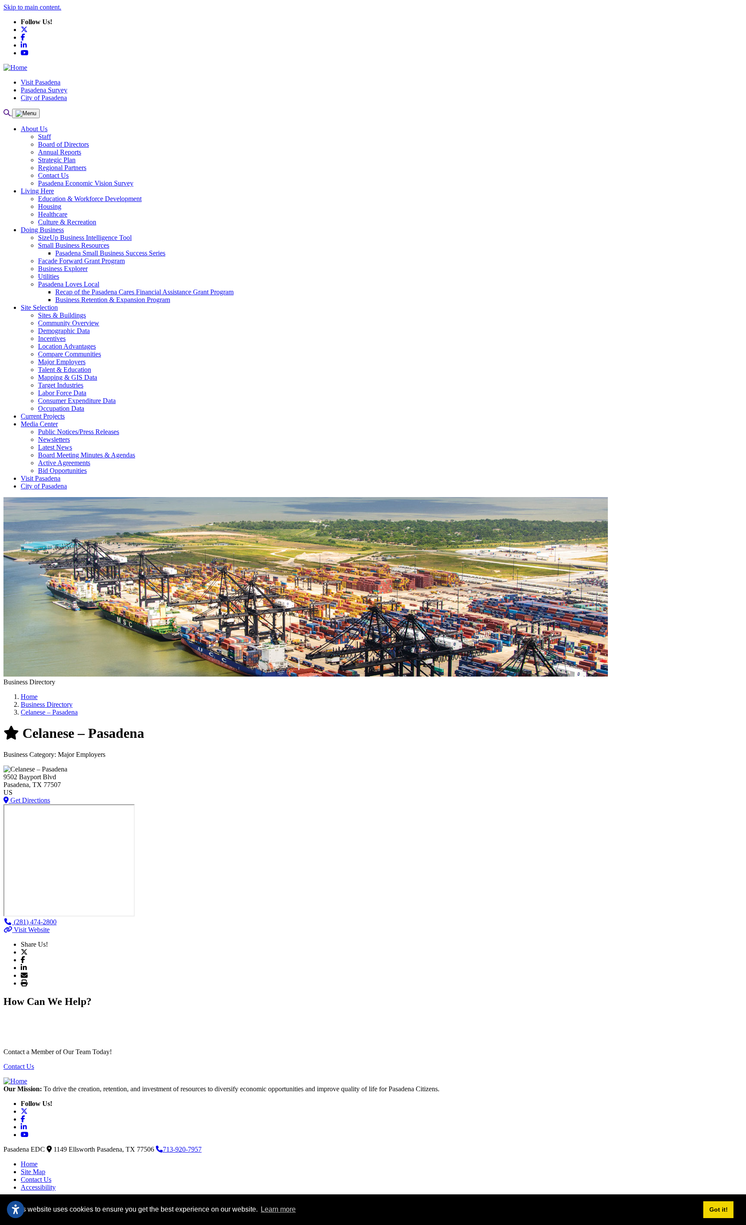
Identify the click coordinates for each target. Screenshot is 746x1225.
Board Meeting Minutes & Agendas (86, 455)
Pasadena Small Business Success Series (110, 253)
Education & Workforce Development (90, 198)
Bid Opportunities (62, 470)
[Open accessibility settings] (15, 1209)
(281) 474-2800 (34, 922)
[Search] (7, 113)
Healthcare (52, 214)
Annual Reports (59, 152)
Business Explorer (63, 268)
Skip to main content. (32, 7)
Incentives (52, 338)
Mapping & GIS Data (67, 377)
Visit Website (31, 929)
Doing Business (42, 229)
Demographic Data (64, 330)
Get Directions (29, 800)
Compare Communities (69, 354)
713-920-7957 (182, 1149)
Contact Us (53, 175)
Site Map (33, 1171)
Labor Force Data (62, 393)
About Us (34, 128)
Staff (44, 136)
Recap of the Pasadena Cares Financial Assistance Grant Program (144, 292)
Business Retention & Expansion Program (112, 299)
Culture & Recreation (67, 222)
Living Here (37, 191)
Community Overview (68, 323)
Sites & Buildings (62, 315)
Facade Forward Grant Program (81, 261)
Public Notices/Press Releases (78, 431)
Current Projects (43, 416)
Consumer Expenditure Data (77, 400)
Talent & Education (64, 369)
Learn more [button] (278, 1209)
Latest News (55, 447)
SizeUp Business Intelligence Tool (85, 237)
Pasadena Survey (44, 90)
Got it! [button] (718, 1209)
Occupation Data (61, 408)
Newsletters (54, 439)
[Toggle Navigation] (26, 113)
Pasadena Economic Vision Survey (85, 183)
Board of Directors (63, 144)
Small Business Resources (73, 245)
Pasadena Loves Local (68, 284)
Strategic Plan (57, 160)
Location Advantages (67, 346)
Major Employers (61, 361)
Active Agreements (64, 462)
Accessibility (38, 1187)
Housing (49, 206)
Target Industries (60, 385)
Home (29, 1164)
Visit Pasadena (40, 82)
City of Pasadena (44, 97)
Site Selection (39, 307)
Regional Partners (62, 167)
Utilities (48, 276)
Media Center (39, 424)
